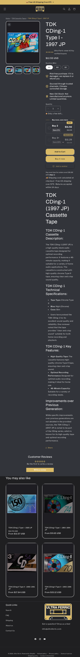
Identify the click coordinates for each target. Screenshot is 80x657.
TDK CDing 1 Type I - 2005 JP (20, 528)
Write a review (40, 470)
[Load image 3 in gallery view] (27, 70)
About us (9, 626)
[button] (4, 9)
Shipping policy (33, 656)
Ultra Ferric (17, 653)
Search (8, 610)
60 (57, 67)
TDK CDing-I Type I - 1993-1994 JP (57, 529)
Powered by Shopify (28, 653)
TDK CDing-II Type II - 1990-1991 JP (21, 588)
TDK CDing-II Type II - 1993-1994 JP (58, 588)
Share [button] (50, 448)
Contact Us (10, 631)
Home (8, 18)
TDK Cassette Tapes (19, 18)
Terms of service (66, 653)
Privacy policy (54, 653)
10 (66, 67)
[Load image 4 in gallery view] (36, 70)
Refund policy (42, 653)
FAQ (7, 615)
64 (49, 67)
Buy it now (60, 159)
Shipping (9, 620)
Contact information (47, 656)
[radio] (60, 128)
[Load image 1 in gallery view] (9, 70)
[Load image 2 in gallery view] (18, 70)
